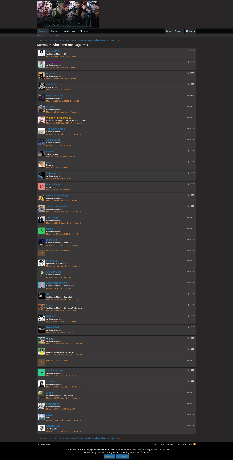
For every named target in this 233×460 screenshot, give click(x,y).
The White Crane (55, 128)
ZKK (70, 243)
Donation (55, 31)
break (71, 286)
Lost (66, 263)
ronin (49, 162)
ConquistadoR (54, 425)
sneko (49, 228)
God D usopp (53, 139)
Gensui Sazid (53, 327)
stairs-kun (52, 260)
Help (190, 444)
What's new (69, 31)
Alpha (49, 392)
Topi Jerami (52, 217)
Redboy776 (52, 51)
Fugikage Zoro (54, 370)
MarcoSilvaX (53, 184)
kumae (50, 305)
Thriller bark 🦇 (78, 308)
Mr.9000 (50, 106)
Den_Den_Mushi (55, 95)
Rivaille (50, 381)
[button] (61, 31)
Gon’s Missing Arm (56, 282)
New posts (41, 35)
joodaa (50, 151)
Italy (71, 297)
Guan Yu (51, 73)
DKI (48, 294)
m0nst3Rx (52, 239)
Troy (72, 352)
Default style (44, 444)
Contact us (154, 444)
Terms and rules (166, 444)
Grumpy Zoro (53, 271)
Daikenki (51, 316)
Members (84, 31)
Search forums (53, 35)
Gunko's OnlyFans (78, 120)
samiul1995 (52, 403)
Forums (43, 31)
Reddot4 (51, 84)
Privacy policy (180, 444)
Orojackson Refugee (57, 195)
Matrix (71, 395)
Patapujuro (52, 173)
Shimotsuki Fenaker (57, 206)
